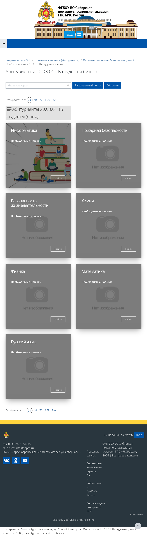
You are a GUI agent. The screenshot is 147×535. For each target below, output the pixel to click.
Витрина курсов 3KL (18, 60)
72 (41, 100)
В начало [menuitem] (55, 27)
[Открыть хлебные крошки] (3, 43)
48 (35, 100)
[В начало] (6, 435)
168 (47, 100)
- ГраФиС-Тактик (92, 491)
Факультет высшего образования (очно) (108, 60)
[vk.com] (6, 460)
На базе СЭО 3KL (137, 514)
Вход (70, 34)
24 (29, 100)
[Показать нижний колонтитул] (138, 526)
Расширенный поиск (88, 85)
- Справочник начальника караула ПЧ (94, 467)
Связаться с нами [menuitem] (76, 27)
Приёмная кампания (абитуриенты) (57, 60)
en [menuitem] (96, 27)
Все (53, 100)
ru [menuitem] (91, 27)
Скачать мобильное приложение (73, 519)
